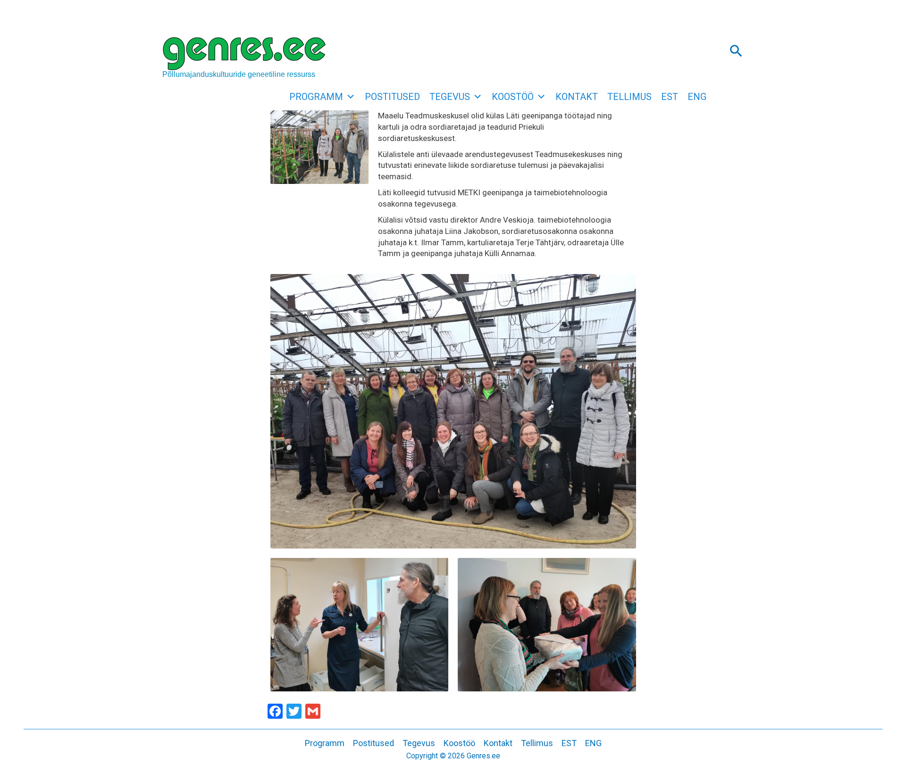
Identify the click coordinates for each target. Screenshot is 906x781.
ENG (697, 96)
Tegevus (449, 96)
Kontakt (576, 96)
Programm (316, 96)
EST (669, 96)
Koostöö (513, 96)
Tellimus (629, 96)
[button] (736, 50)
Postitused (392, 96)
